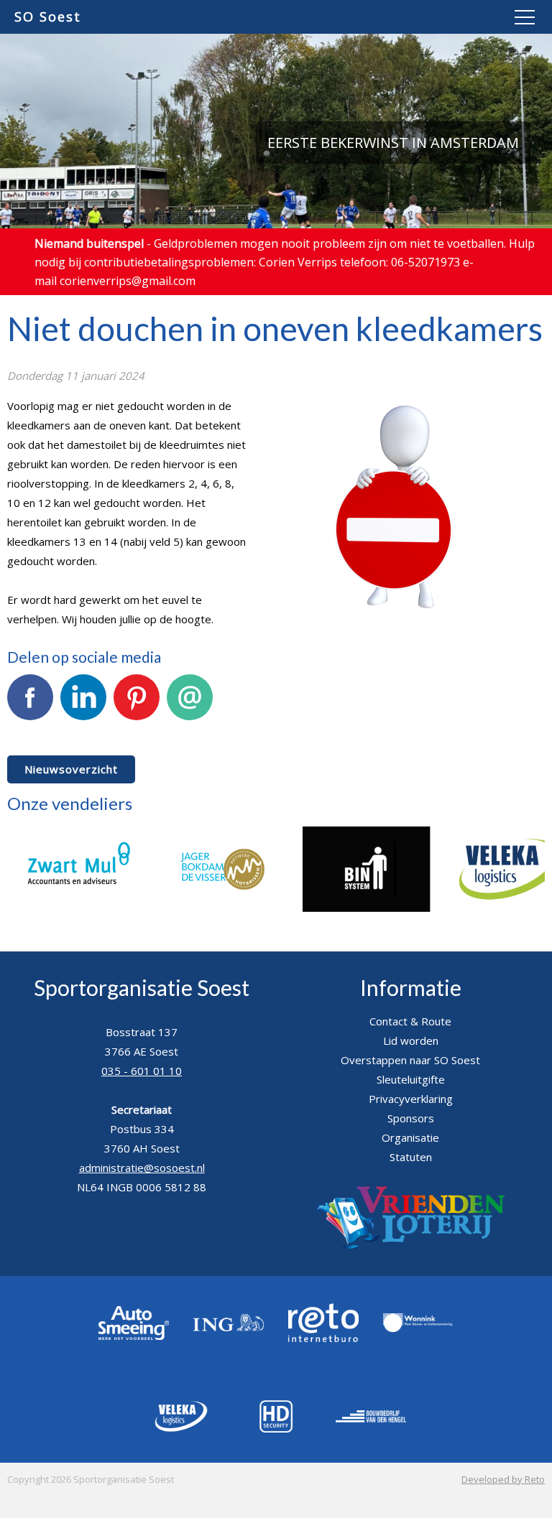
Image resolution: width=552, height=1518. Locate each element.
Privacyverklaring (411, 1098)
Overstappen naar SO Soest (410, 1060)
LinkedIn (84, 730)
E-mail (190, 730)
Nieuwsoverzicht (71, 769)
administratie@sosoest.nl (142, 1167)
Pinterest (137, 730)
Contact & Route (410, 1021)
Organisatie (410, 1137)
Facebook (30, 730)
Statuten (411, 1157)
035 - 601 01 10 (141, 1070)
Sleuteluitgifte (411, 1079)
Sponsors (410, 1118)
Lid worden (410, 1040)
